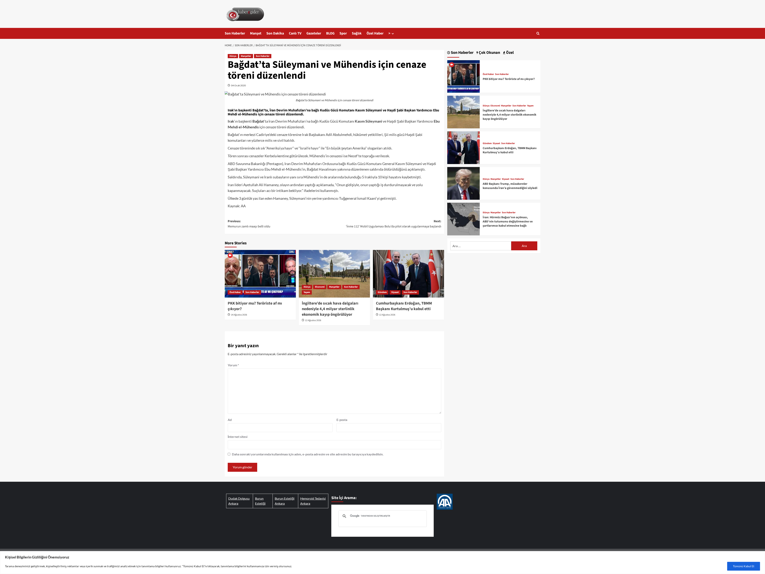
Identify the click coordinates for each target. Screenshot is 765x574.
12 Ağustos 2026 (313, 320)
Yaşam (307, 292)
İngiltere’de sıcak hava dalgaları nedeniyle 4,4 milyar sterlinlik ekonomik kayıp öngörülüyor (330, 309)
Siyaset (395, 292)
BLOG (330, 33)
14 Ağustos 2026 (239, 314)
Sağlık (357, 33)
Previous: (249, 224)
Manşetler (246, 56)
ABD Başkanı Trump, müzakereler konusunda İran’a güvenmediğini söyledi (510, 186)
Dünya (233, 56)
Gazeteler (313, 33)
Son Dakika (275, 33)
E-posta (341, 420)
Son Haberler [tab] (462, 52)
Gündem (382, 292)
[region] (382, 562)
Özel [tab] (509, 52)
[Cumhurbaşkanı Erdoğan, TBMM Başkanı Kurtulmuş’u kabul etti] (408, 273)
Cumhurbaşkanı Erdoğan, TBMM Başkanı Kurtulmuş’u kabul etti (404, 306)
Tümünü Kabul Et (743, 566)
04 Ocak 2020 (238, 85)
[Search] (538, 33)
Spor (343, 33)
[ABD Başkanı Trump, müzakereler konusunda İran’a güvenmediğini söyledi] (463, 183)
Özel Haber (375, 33)
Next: (393, 224)
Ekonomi (320, 287)
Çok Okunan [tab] (489, 52)
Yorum (233, 365)
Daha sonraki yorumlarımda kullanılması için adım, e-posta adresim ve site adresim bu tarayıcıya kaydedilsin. (307, 454)
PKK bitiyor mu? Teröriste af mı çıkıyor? (509, 79)
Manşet (255, 33)
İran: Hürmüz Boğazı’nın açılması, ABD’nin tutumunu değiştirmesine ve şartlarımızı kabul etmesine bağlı (508, 221)
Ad (230, 420)
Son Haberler (235, 33)
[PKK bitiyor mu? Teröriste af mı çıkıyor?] (260, 273)
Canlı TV (295, 33)
